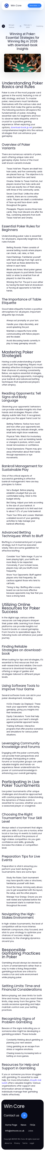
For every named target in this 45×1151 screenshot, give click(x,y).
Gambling (39, 26)
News (23, 1124)
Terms (24, 1143)
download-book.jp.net (21, 127)
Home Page (11, 1124)
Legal (32, 1143)
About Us (8, 1143)
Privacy (17, 1143)
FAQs (32, 1124)
